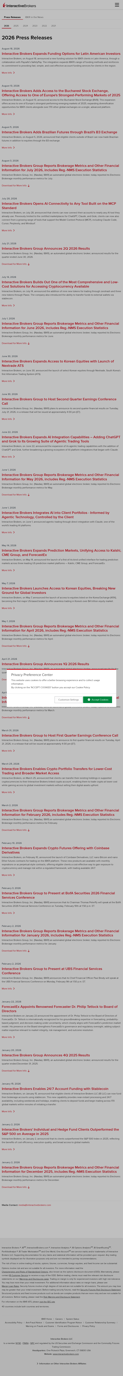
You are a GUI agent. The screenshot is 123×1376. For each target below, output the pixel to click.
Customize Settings (68, 699)
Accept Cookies (99, 699)
